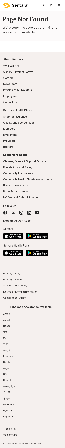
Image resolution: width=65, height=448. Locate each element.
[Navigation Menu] (59, 5)
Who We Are (11, 66)
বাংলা (5, 331)
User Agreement (13, 279)
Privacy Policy (11, 273)
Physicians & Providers (17, 90)
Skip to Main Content (5, 4)
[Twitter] (13, 213)
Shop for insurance (15, 116)
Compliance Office (14, 297)
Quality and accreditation (19, 122)
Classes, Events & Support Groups (24, 161)
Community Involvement (18, 173)
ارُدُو (5, 422)
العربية (6, 319)
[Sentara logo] (15, 5)
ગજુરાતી (7, 368)
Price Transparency (15, 191)
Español (8, 416)
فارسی (6, 350)
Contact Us (10, 102)
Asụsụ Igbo (9, 386)
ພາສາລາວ (8, 404)
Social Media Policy (15, 285)
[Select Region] (51, 5)
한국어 (6, 398)
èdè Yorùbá (10, 434)
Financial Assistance (16, 185)
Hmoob (7, 380)
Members (9, 128)
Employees (10, 96)
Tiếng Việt (9, 428)
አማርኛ (6, 313)
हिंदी (5, 374)
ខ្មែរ (4, 338)
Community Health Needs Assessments (28, 179)
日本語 (6, 392)
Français (8, 356)
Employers (10, 134)
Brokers (8, 146)
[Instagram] (21, 212)
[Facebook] (5, 213)
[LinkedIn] (29, 212)
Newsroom (10, 84)
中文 (5, 344)
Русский (8, 410)
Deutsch (8, 362)
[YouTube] (37, 212)
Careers (8, 78)
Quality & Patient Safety (18, 72)
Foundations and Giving (17, 167)
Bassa (7, 325)
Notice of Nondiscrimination (20, 291)
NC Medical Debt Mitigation (20, 197)
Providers (9, 140)
